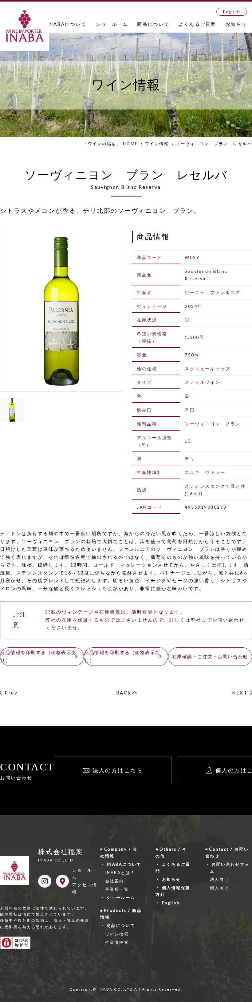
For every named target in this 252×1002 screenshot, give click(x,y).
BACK (124, 692)
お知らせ (236, 24)
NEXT (239, 692)
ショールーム (112, 24)
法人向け (219, 879)
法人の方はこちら (118, 770)
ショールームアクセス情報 (84, 880)
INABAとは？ (120, 872)
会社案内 (114, 880)
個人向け (219, 887)
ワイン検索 (117, 934)
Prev (11, 692)
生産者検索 (117, 942)
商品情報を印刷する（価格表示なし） (122, 656)
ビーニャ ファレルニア (213, 292)
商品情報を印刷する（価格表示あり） (38, 656)
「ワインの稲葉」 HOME (110, 143)
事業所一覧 (117, 889)
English (231, 11)
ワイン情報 (157, 143)
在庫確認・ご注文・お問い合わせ (210, 656)
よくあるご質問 (197, 24)
